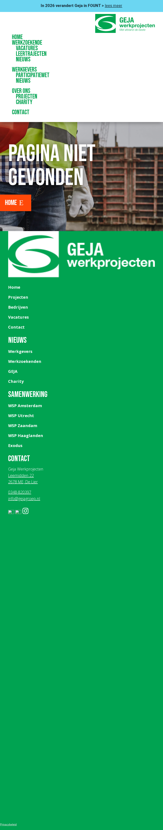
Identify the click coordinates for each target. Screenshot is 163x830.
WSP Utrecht (21, 415)
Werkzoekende (27, 43)
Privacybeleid (8, 824)
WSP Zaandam (22, 425)
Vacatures (27, 48)
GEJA (12, 371)
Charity (24, 102)
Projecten (26, 96)
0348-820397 (19, 492)
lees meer (113, 5)
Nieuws (23, 59)
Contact (20, 112)
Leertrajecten (31, 54)
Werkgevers (24, 70)
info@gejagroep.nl (24, 498)
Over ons (21, 91)
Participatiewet (32, 75)
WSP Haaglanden (25, 435)
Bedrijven (18, 307)
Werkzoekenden (24, 361)
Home (17, 37)
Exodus (15, 445)
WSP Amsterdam (25, 405)
